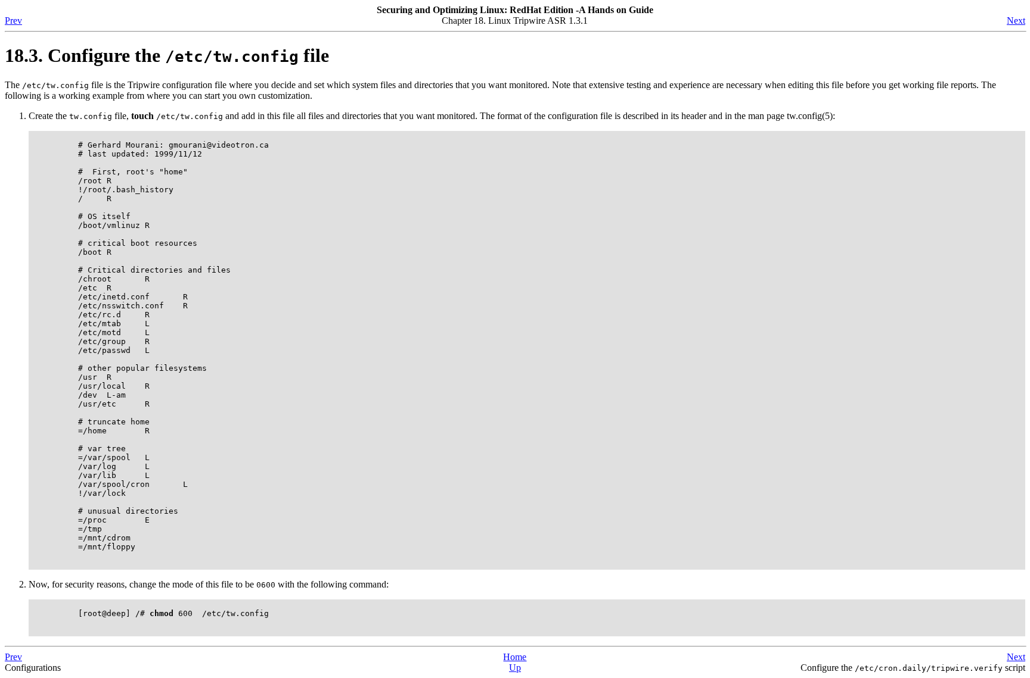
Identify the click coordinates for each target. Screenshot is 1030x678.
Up (515, 668)
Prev (13, 20)
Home (514, 657)
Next (1016, 20)
